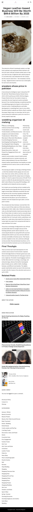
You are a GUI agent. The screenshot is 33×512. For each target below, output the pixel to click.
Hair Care (4, 444)
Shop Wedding (5, 466)
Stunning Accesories (7, 496)
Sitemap (4, 404)
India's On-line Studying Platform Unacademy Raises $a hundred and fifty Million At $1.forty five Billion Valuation (18, 290)
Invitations (5, 448)
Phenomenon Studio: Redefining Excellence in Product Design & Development (16, 345)
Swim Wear (5, 501)
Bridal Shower (5, 425)
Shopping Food (5, 473)
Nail (3, 462)
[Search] (30, 2)
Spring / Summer (6, 494)
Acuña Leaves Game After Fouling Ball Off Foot (18, 278)
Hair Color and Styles (7, 446)
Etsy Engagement (6, 439)
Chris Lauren (9, 16)
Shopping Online (6, 478)
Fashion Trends (6, 441)
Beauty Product (6, 416)
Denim (3, 435)
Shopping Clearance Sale (8, 471)
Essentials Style (6, 437)
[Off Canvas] (2, 2)
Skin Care (4, 487)
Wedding (4, 503)
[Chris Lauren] (5, 306)
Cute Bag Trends (6, 430)
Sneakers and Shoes (7, 489)
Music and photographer (8, 457)
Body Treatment (6, 421)
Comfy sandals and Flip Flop (9, 428)
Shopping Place (6, 480)
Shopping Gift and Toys (8, 476)
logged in (10, 393)
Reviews (4, 464)
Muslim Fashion (6, 460)
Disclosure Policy (6, 399)
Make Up (4, 453)
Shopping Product (6, 482)
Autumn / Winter (6, 412)
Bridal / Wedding (6, 423)
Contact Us (5, 402)
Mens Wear (5, 455)
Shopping (4, 469)
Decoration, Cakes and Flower (9, 432)
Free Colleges (9, 281)
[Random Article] (28, 2)
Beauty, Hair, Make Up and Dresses (11, 419)
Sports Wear (5, 492)
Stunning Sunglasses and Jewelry (10, 498)
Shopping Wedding (7, 485)
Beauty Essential (6, 414)
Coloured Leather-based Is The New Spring (17, 295)
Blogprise (23, 509)
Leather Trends (6, 451)
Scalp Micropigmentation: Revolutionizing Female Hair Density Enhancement (16, 367)
